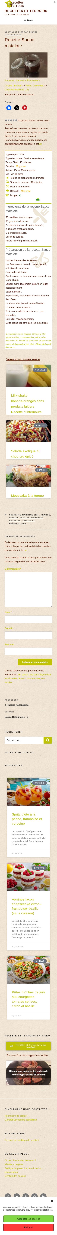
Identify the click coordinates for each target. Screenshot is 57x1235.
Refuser (28, 1227)
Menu (30, 20)
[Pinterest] (25, 1196)
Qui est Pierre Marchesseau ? (20, 1160)
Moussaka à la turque (27, 495)
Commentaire (13, 568)
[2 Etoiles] (8, 120)
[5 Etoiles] (16, 120)
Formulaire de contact (16, 1115)
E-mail (9, 628)
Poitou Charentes (34, 85)
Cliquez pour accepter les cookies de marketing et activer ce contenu (28, 1073)
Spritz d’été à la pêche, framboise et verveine (27, 819)
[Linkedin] (43, 1196)
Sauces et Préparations (28, 80)
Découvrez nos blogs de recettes (22, 1140)
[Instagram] (34, 1196)
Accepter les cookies (28, 1218)
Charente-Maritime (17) (17, 89)
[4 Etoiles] (13, 120)
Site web (9, 644)
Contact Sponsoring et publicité (21, 1119)
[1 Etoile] (6, 120)
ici (40, 143)
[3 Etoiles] (11, 120)
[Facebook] (8, 1196)
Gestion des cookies (15, 1176)
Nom (8, 612)
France (17, 85)
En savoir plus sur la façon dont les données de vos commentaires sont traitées (28, 678)
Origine (8, 85)
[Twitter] (17, 1196)
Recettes (9, 80)
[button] (52, 1201)
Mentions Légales (14, 1164)
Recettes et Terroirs (26, 11)
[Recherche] (48, 740)
